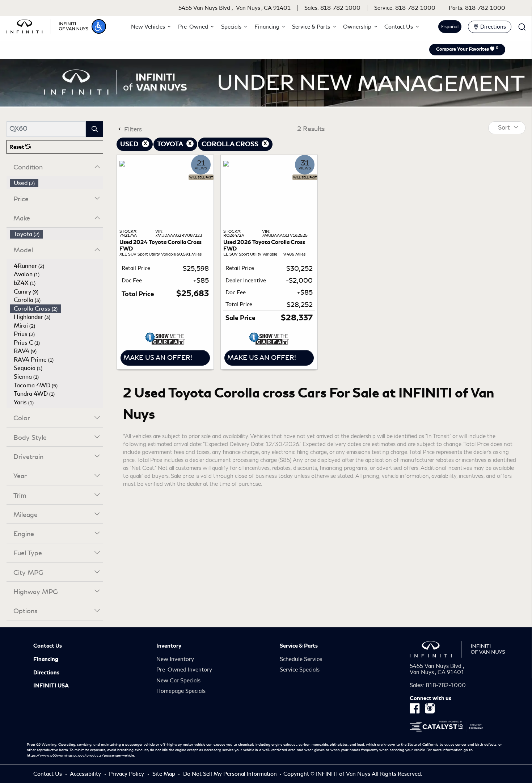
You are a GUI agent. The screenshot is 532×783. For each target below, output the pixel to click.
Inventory (168, 646)
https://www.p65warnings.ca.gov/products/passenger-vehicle (80, 755)
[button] (99, 26)
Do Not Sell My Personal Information (230, 774)
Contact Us (47, 646)
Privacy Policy (127, 774)
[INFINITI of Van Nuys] (47, 25)
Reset (17, 147)
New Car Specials (178, 680)
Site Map (164, 774)
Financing (45, 659)
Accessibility (86, 774)
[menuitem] (57, 183)
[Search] (94, 129)
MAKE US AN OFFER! (157, 358)
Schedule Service (301, 659)
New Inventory (175, 659)
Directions (46, 672)
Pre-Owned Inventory (184, 669)
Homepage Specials (181, 691)
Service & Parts (299, 646)
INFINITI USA (51, 685)
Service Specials (300, 669)
